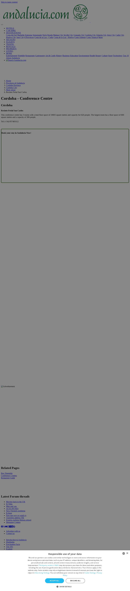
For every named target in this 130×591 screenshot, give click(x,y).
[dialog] (65, 570)
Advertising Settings (42, 573)
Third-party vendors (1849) (49, 565)
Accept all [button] (54, 581)
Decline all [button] (75, 581)
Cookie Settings (90, 573)
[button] (64, 586)
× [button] (127, 553)
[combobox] (123, 553)
